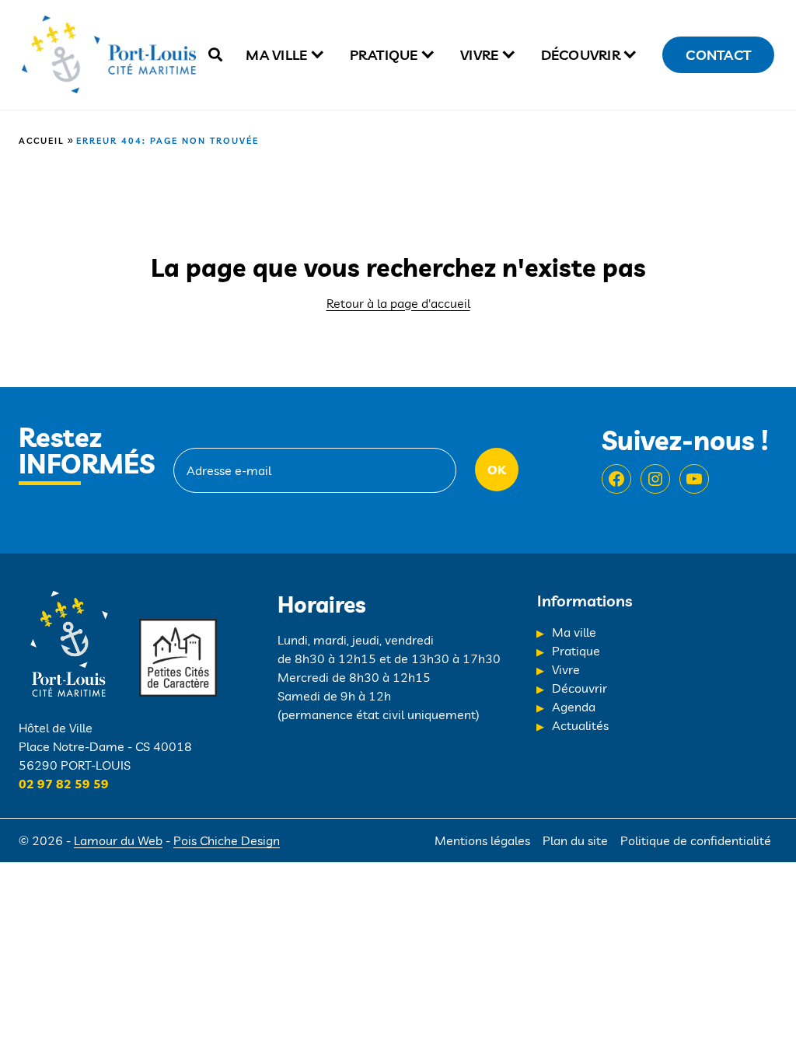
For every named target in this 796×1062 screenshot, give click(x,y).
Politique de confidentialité (695, 840)
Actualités (580, 725)
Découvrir (580, 55)
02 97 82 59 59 (64, 783)
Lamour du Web (118, 840)
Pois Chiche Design (226, 840)
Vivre (479, 55)
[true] (215, 54)
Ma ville (276, 55)
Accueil (42, 140)
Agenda (573, 706)
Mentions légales (482, 840)
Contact (718, 55)
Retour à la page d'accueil (398, 303)
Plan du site (575, 840)
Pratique (384, 55)
